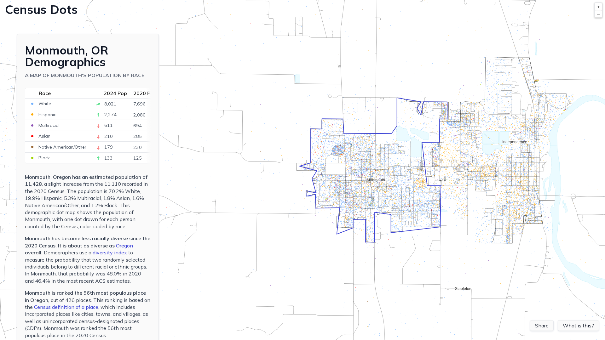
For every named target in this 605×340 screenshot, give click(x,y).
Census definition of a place (66, 307)
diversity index (110, 252)
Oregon (124, 245)
